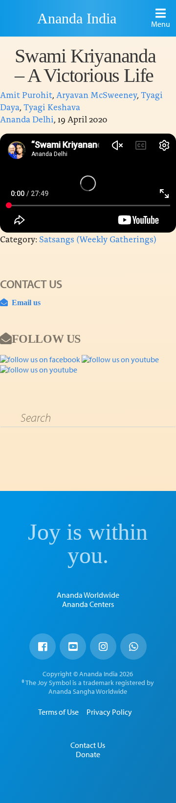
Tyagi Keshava (51, 106)
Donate (88, 754)
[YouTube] (73, 646)
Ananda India (76, 18)
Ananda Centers (88, 604)
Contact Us (87, 745)
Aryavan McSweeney (96, 94)
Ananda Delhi (27, 119)
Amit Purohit (26, 94)
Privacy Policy (109, 712)
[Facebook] (42, 646)
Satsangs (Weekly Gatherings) (97, 239)
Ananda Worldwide (88, 595)
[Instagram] (103, 646)
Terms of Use (58, 712)
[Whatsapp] (133, 646)
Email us (24, 302)
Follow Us (46, 338)
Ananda (20, 18)
